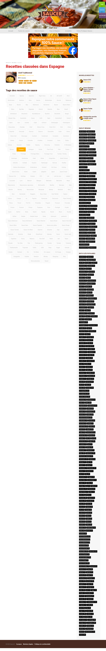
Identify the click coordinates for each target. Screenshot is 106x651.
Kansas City (12, 176)
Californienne (91, 152)
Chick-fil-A (52, 127)
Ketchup (23, 176)
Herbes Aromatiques (19, 167)
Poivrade (67, 203)
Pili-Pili (28, 203)
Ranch (34, 212)
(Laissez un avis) (30, 75)
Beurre (56, 105)
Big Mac (21, 109)
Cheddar (22, 127)
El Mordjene (67, 145)
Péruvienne (92, 220)
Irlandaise (83, 185)
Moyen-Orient (93, 205)
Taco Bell (42, 238)
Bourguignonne (84, 146)
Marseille (59, 180)
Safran (14, 216)
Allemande (83, 134)
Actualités (68, 31)
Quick (9, 212)
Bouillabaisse (36, 113)
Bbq (27, 105)
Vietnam (19, 252)
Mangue (39, 180)
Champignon (66, 122)
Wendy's (36, 256)
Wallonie (93, 247)
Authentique (48, 100)
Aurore (38, 100)
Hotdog (64, 167)
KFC (41, 176)
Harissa (54, 163)
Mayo (25, 82)
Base (10, 105)
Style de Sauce (39, 31)
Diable (28, 145)
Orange (19, 198)
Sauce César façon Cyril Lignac (89, 100)
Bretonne (83, 152)
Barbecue (68, 100)
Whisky (46, 256)
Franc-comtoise (84, 170)
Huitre (26, 172)
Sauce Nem (24, 225)
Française (83, 173)
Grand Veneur (64, 158)
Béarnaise (36, 105)
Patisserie (55, 198)
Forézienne (83, 167)
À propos (19, 644)
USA (42, 247)
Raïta (26, 212)
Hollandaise (33, 167)
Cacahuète (23, 118)
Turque (82, 241)
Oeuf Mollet (55, 194)
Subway (49, 234)
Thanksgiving (38, 243)
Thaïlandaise (90, 238)
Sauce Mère (13, 225)
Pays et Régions (55, 31)
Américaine (11, 100)
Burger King (12, 118)
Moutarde (41, 189)
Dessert (19, 145)
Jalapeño (43, 172)
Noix (13, 194)
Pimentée (38, 203)
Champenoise (84, 155)
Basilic (19, 105)
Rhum (60, 212)
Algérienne (91, 131)
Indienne (83, 179)
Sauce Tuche (87, 108)
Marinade (48, 180)
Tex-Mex (20, 243)
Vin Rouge (58, 252)
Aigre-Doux (42, 96)
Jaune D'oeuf (63, 172)
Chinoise (93, 155)
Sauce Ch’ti (87, 80)
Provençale (26, 80)
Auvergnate (91, 140)
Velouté (67, 247)
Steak (29, 234)
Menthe (52, 185)
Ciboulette (51, 131)
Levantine (92, 194)
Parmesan (44, 198)
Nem (69, 189)
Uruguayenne (90, 241)
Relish (52, 212)
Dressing (47, 145)
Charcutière (11, 127)
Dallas (67, 140)
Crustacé (49, 140)
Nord (82, 208)
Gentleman (25, 158)
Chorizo (31, 131)
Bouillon (47, 113)
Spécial (66, 230)
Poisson (57, 203)
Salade (23, 216)
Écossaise (83, 164)
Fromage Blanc (35, 154)
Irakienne (93, 182)
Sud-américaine (84, 235)
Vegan (58, 247)
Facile (40, 149)
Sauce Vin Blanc (28, 230)
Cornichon (66, 136)
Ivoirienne (91, 188)
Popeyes (39, 207)
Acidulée (12, 96)
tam (59, 238)
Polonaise (83, 223)
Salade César (34, 216)
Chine (69, 127)
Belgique (90, 143)
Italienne (83, 188)
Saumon (40, 230)
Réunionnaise (84, 229)
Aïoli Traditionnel (25, 73)
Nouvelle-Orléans (84, 214)
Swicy (23, 238)
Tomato (59, 243)
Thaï (28, 243)
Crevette (30, 140)
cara (18, 122)
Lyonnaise (83, 200)
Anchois (21, 100)
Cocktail (34, 136)
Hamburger (44, 163)
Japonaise (92, 191)
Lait (48, 176)
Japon (53, 172)
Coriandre (55, 136)
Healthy (64, 163)
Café (41, 118)
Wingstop (55, 256)
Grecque (82, 176)
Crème (12, 140)
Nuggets (32, 194)
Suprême (13, 238)
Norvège (91, 211)
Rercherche (102, 15)
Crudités (40, 140)
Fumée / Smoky (62, 154)
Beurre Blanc (66, 105)
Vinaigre (68, 252)
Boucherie (24, 113)
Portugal (57, 207)
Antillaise (83, 137)
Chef (30, 127)
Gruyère (34, 163)
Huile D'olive (15, 172)
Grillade (25, 163)
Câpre (11, 122)
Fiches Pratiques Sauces (84, 31)
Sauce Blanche (41, 221)
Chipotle (11, 131)
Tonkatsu (68, 243)
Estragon (31, 149)
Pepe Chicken (67, 198)
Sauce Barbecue (12, 221)
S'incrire (102, 10)
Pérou (11, 203)
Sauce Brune (53, 221)
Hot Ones (54, 167)
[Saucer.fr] (53, 14)
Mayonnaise (30, 82)
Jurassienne (83, 194)
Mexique (61, 185)
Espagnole (21, 80)
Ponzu (30, 207)
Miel (70, 185)
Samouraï (53, 216)
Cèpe (35, 122)
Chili (61, 127)
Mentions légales (28, 644)
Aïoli (68, 96)
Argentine (91, 137)
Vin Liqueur (47, 252)
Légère (68, 176)
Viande (10, 252)
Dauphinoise (91, 161)
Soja (58, 230)
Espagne (20, 82)
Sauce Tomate (15, 230)
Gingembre (52, 158)
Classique (34, 80)
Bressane (92, 149)
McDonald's (41, 185)
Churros (40, 131)
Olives (10, 198)
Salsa (44, 216)
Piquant (48, 203)
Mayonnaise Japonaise (26, 185)
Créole (21, 140)
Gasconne (92, 173)
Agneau (22, 96)
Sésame (49, 230)
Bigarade (31, 109)
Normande (22, 194)
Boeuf (66, 109)
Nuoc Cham (43, 194)
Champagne (54, 122)
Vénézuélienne (84, 244)
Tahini (51, 238)
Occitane (83, 217)
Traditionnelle (14, 247)
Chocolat (21, 131)
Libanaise (83, 197)
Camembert (58, 118)
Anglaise (91, 134)
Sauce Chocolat (66, 221)
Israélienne (91, 185)
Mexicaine (83, 205)
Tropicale (25, 247)
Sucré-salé (68, 234)
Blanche (50, 109)
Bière (12, 109)
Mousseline (30, 189)
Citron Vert (13, 136)
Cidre (60, 131)
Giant (34, 158)
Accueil (10, 31)
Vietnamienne (84, 247)
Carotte (27, 122)
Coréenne (83, 158)
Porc (48, 207)
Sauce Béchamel (27, 221)
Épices (12, 149)
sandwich (64, 216)
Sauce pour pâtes (52, 225)
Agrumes (31, 96)
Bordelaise (13, 113)
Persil (19, 203)
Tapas (66, 238)
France (67, 149)
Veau (49, 247)
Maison (29, 180)
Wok (64, 256)
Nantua (51, 189)
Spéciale (10, 234)
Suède (93, 235)
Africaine (83, 131)
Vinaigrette (16, 256)
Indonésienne (92, 179)
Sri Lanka (92, 232)
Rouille (69, 212)
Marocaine (91, 200)
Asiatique (83, 140)
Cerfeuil (44, 122)
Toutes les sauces (24, 31)
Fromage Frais (48, 154)
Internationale (84, 182)
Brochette (57, 113)
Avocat (59, 100)
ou (26, 198)
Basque (82, 143)
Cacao (33, 118)
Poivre (12, 207)
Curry (58, 140)
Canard (69, 118)
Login (102, 4)
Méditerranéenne (85, 202)
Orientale (91, 217)
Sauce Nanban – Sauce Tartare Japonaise (88, 89)
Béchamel (46, 105)
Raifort (18, 212)
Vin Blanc (36, 252)
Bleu (58, 109)
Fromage (23, 154)
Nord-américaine (91, 208)
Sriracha (20, 234)
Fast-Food (50, 149)
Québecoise (92, 226)
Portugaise (91, 223)
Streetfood (39, 234)
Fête (59, 149)
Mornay (20, 189)
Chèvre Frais (40, 127)
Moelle (11, 189)
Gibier (42, 158)
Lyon (21, 180)
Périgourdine (83, 220)
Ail (30, 80)
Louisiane (91, 197)
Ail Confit (59, 96)
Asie (30, 100)
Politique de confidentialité (42, 644)
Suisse (82, 238)
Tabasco (31, 238)
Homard (44, 167)
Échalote (57, 145)
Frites (14, 154)
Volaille (27, 256)
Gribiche (15, 163)
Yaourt (46, 261)
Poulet (67, 207)
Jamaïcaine (83, 191)
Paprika (34, 198)
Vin (28, 252)
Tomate (49, 243)
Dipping (37, 145)
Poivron (21, 207)
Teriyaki (10, 243)
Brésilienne (83, 149)
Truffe (34, 247)
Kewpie (32, 176)
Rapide (43, 212)
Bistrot (41, 109)
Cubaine (82, 161)
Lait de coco (57, 176)
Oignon (65, 194)
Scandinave (83, 232)
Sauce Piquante (37, 225)
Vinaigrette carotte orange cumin (90, 117)
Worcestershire (35, 261)
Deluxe (10, 145)
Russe (92, 229)
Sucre (58, 234)
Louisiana (12, 180)
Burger (67, 113)
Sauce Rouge (65, 225)
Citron (68, 131)
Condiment (45, 136)
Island (34, 172)
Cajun (48, 118)
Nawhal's (60, 189)
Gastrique (14, 158)
